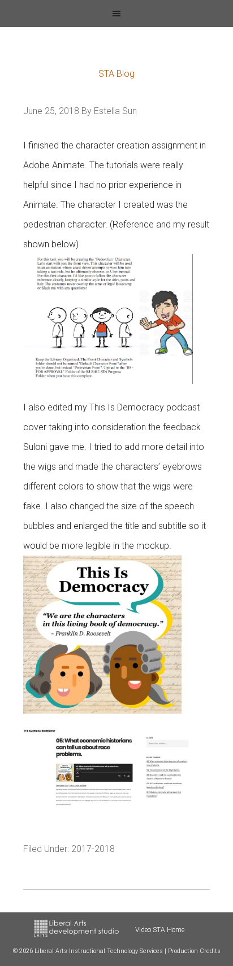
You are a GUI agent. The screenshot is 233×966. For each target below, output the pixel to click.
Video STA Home (159, 930)
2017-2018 (93, 848)
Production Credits (194, 951)
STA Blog (116, 73)
